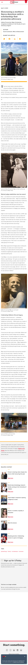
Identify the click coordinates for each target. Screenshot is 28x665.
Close (25, 657)
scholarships (15, 551)
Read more (10, 478)
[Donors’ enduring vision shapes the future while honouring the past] (4, 474)
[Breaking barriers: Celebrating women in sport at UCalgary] (4, 538)
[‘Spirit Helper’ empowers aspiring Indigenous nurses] (4, 500)
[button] (5, 38)
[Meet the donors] (4, 525)
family (9, 551)
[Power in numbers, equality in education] (4, 513)
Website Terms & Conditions (18, 662)
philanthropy (4, 551)
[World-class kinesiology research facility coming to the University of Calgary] (4, 487)
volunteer (21, 551)
